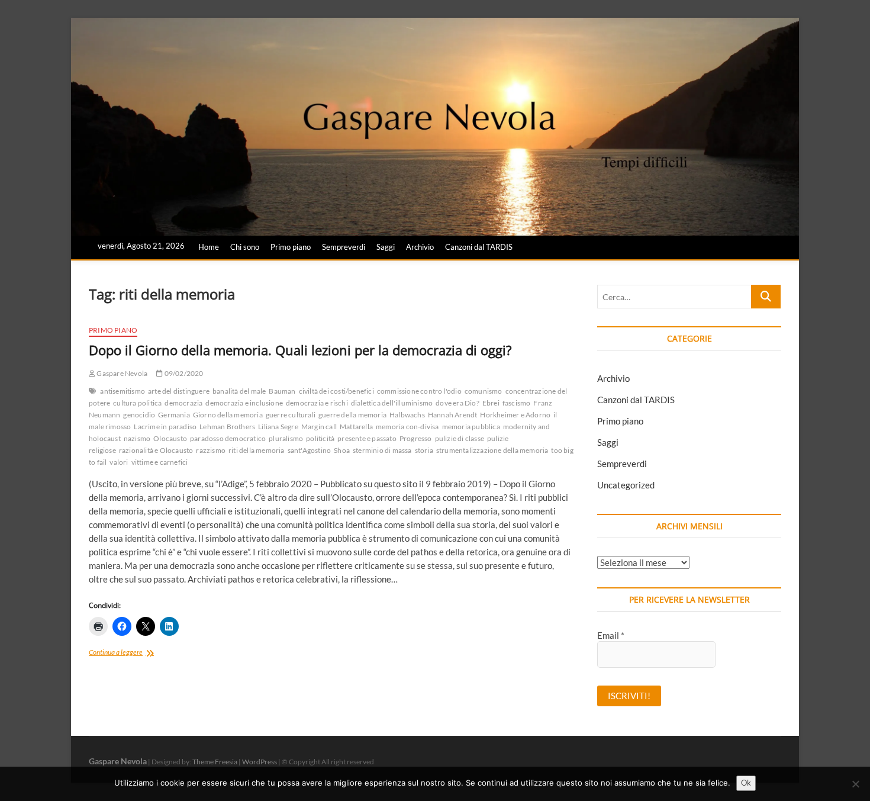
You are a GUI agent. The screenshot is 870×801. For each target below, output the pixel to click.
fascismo (516, 402)
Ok (746, 782)
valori (118, 462)
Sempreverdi (343, 247)
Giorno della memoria (228, 414)
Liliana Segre (278, 426)
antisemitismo (122, 391)
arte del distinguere (179, 391)
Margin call (319, 426)
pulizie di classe (459, 438)
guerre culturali (290, 414)
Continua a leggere (132, 653)
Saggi (385, 247)
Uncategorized (626, 485)
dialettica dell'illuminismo (392, 402)
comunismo (483, 391)
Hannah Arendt (453, 414)
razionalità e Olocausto (156, 450)
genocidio (139, 414)
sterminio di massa (382, 450)
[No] (855, 784)
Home (208, 247)
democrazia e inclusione (244, 402)
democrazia (183, 402)
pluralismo (286, 438)
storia (424, 450)
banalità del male (239, 391)
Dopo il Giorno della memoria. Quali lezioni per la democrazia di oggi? (300, 350)
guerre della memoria (352, 414)
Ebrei (491, 402)
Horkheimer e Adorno (515, 414)
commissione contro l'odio (419, 391)
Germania (174, 414)
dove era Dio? (457, 402)
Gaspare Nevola (121, 373)
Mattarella (356, 426)
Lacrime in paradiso (165, 426)
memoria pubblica (471, 426)
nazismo (137, 438)
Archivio (420, 247)
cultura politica (137, 402)
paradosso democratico (228, 438)
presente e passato (367, 438)
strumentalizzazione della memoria (492, 450)
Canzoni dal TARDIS (479, 247)
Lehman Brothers (227, 426)
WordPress (259, 761)
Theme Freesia (214, 761)
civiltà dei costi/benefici (336, 391)
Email (610, 635)
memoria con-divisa (407, 426)
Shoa (342, 450)
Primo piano (290, 247)
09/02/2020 (183, 373)
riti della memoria (256, 450)
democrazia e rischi (317, 402)
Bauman (282, 391)
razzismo (210, 450)
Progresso (415, 438)
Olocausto (170, 438)
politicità (320, 438)
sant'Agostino (309, 450)
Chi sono (244, 247)
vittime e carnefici (159, 462)
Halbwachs (407, 414)
